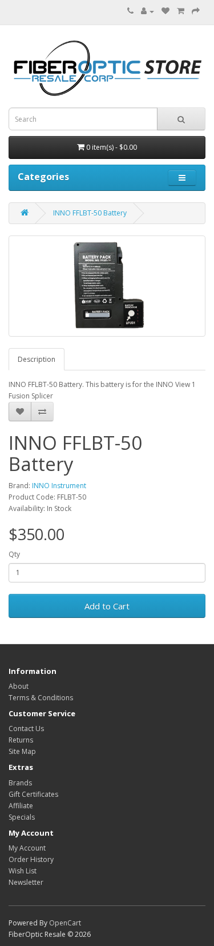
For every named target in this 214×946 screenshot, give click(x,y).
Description (36, 359)
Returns (21, 740)
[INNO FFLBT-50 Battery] (107, 286)
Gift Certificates (33, 794)
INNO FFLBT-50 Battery (90, 213)
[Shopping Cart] (180, 11)
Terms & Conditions (41, 697)
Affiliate (21, 806)
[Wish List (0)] (165, 11)
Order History (31, 859)
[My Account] (147, 11)
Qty (14, 554)
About (19, 686)
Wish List (23, 871)
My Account (27, 848)
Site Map (22, 751)
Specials (22, 817)
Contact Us (26, 728)
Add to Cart (107, 606)
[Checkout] (196, 11)
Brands (20, 783)
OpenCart (65, 923)
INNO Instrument (59, 485)
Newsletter (26, 882)
